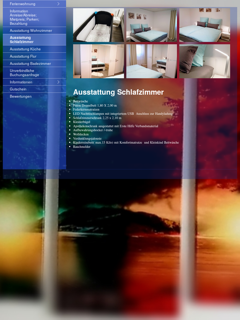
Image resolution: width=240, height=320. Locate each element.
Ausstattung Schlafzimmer (22, 39)
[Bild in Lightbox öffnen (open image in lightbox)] (98, 25)
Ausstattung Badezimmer (30, 63)
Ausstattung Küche (25, 48)
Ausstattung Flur (23, 56)
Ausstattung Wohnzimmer (31, 30)
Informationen (21, 81)
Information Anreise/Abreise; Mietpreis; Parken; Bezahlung (24, 17)
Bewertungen (21, 96)
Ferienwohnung (22, 3)
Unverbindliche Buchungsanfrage (24, 72)
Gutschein (18, 88)
